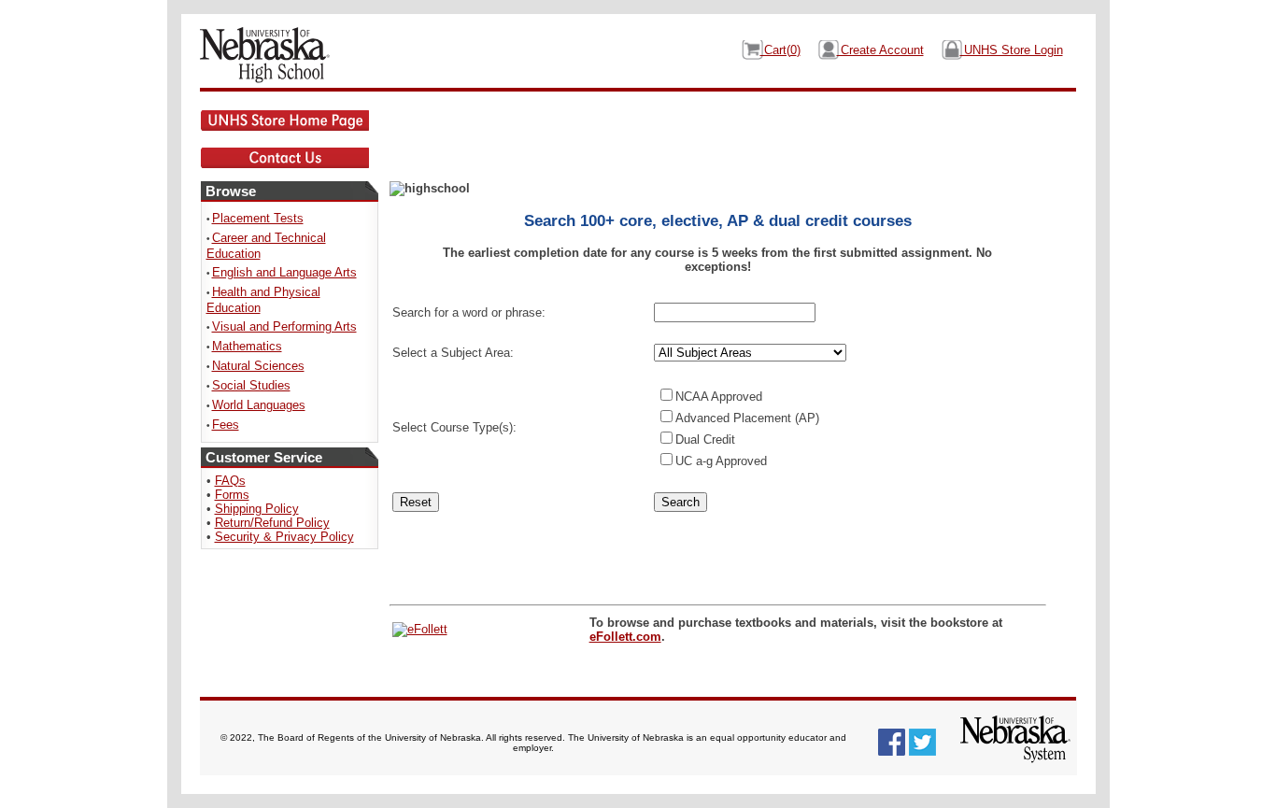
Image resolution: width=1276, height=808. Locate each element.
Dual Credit (705, 439)
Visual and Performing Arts (284, 326)
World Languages (258, 405)
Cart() (780, 50)
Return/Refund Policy (272, 523)
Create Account (880, 50)
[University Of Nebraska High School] (276, 55)
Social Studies (251, 385)
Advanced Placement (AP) (747, 418)
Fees (225, 425)
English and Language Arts (284, 272)
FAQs (230, 481)
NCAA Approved (718, 397)
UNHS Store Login (1011, 50)
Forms (232, 495)
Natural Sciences (258, 366)
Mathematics (247, 346)
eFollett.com (625, 637)
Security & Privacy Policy (284, 537)
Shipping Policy (257, 509)
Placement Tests (258, 218)
